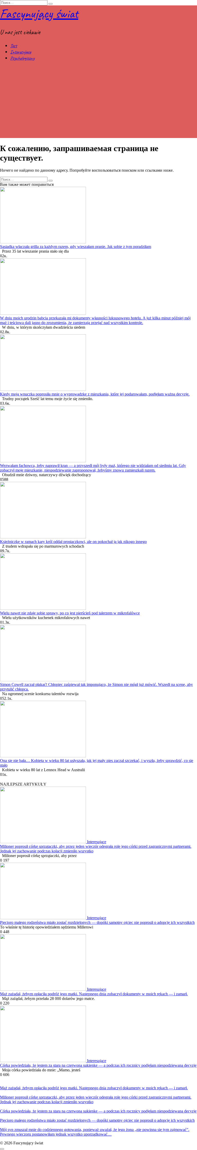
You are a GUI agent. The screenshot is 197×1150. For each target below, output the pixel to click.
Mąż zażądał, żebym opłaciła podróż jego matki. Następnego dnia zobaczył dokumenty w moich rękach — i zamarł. (94, 994)
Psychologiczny (22, 58)
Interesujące (20, 52)
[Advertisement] (98, 102)
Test (13, 46)
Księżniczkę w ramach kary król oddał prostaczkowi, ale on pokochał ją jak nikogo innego (73, 541)
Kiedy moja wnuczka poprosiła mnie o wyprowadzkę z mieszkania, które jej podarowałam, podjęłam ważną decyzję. (95, 394)
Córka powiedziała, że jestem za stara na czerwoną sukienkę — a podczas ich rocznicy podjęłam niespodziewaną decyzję (98, 1065)
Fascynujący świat (39, 13)
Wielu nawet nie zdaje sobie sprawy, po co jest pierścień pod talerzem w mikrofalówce (70, 613)
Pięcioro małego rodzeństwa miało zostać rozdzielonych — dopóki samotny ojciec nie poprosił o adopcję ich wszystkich (97, 922)
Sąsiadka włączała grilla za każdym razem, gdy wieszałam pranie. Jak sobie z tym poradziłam (75, 246)
